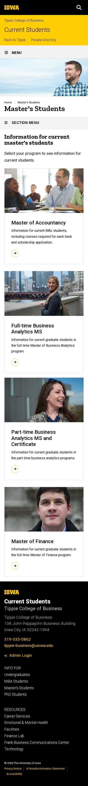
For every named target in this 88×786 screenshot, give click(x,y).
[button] (79, 7)
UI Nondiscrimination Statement (45, 768)
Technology (13, 749)
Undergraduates (17, 675)
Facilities (11, 729)
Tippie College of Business (24, 20)
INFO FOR (12, 668)
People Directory (43, 40)
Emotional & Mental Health (26, 723)
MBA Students (16, 681)
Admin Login (20, 655)
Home (8, 102)
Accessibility (14, 774)
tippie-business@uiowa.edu (28, 645)
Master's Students (19, 688)
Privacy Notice (13, 768)
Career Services (17, 716)
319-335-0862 (17, 639)
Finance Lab (14, 736)
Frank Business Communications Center (36, 742)
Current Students (27, 30)
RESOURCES (14, 709)
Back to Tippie (15, 40)
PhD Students (15, 694)
